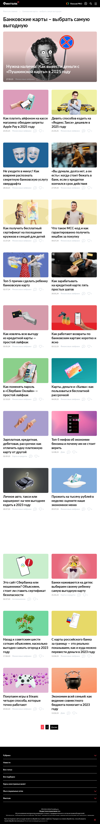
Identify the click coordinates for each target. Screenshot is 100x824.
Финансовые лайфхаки (25, 79)
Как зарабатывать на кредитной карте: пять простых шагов (70, 285)
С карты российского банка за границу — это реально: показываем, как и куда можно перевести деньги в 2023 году (74, 645)
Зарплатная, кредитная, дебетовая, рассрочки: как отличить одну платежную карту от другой (22, 446)
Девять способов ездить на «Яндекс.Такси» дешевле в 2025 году (71, 122)
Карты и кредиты (19, 456)
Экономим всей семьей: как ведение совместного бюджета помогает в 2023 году (72, 702)
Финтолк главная (10, 11)
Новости (6, 762)
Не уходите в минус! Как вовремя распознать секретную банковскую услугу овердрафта (25, 177)
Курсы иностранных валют (14, 784)
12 (83, 131)
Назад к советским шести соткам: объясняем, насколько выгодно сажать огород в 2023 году (25, 645)
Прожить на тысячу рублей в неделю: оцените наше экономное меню (73, 501)
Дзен (63, 452)
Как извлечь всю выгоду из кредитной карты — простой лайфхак (20, 338)
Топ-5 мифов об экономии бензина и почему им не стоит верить (73, 444)
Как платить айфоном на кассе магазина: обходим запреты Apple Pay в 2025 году (25, 122)
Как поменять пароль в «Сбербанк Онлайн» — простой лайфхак (20, 391)
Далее (54, 727)
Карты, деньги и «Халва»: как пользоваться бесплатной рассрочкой (72, 391)
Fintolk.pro (55, 809)
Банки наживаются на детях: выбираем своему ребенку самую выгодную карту (72, 586)
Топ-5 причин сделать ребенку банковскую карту (25, 283)
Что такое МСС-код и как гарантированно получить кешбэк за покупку (71, 232)
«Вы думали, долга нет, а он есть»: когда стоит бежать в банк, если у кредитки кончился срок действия (72, 177)
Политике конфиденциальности (36, 821)
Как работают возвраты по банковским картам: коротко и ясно (74, 338)
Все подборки (9, 777)
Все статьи (7, 770)
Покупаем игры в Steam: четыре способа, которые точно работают (22, 700)
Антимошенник (19, 599)
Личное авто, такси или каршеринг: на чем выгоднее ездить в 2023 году (24, 501)
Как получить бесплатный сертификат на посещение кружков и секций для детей (24, 232)
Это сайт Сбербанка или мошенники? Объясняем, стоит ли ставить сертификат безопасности (24, 588)
